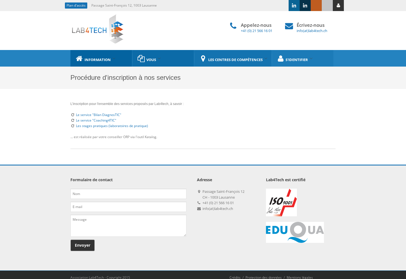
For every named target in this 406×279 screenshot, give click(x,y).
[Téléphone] (316, 5)
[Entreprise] (294, 5)
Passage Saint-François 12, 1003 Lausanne (124, 5)
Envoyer (82, 245)
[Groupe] (305, 5)
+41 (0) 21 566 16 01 (256, 30)
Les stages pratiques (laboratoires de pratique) (112, 125)
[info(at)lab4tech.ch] (327, 5)
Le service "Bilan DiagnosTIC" (98, 114)
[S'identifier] (338, 5)
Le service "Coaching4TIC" (96, 120)
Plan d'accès (76, 5)
